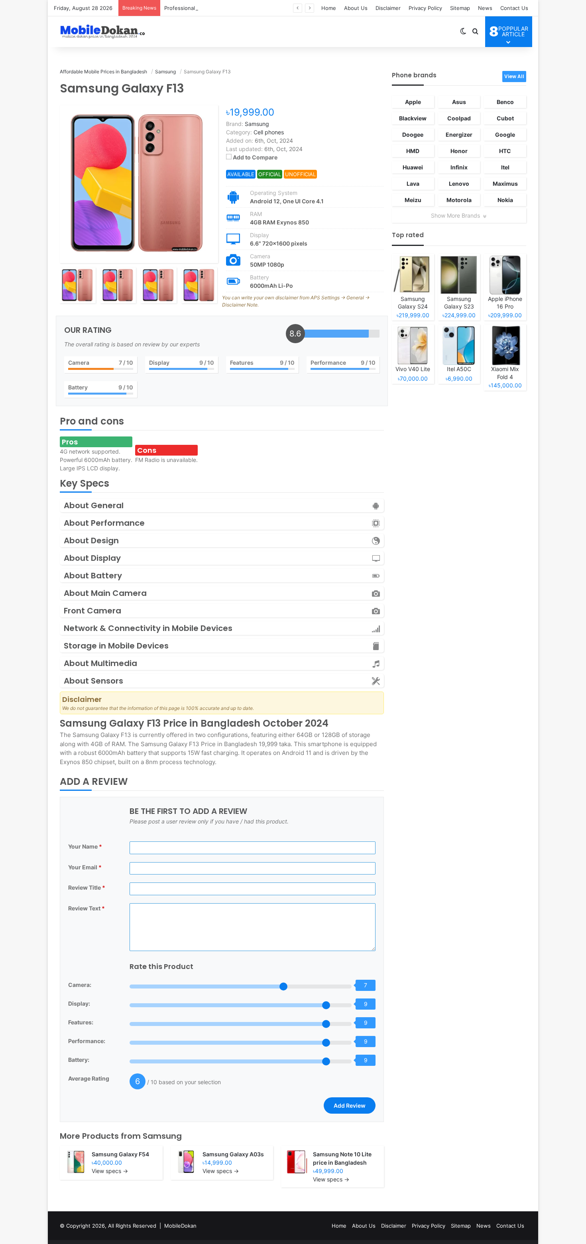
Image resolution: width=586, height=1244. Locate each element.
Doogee (412, 134)
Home (328, 8)
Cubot (505, 118)
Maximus (505, 183)
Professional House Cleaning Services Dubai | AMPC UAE (235, 8)
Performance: (86, 1041)
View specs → (110, 1170)
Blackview (413, 118)
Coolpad (459, 118)
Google (505, 134)
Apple (413, 101)
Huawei (413, 167)
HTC (505, 150)
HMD (412, 150)
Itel (505, 167)
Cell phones (269, 132)
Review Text (86, 908)
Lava (413, 183)
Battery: (78, 1059)
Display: (79, 1003)
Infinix (459, 167)
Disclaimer (388, 8)
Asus (459, 101)
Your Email (85, 867)
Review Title (86, 887)
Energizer (459, 134)
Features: (80, 1022)
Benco (505, 101)
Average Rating (88, 1078)
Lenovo (459, 183)
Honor (459, 150)
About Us (356, 8)
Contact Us (514, 8)
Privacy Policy (425, 8)
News (485, 8)
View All (514, 76)
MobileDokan (180, 1225)
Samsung (162, 1136)
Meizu (413, 200)
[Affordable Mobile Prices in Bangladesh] (101, 31)
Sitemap (460, 8)
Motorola (459, 200)
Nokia (505, 200)
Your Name (85, 846)
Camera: (79, 984)
